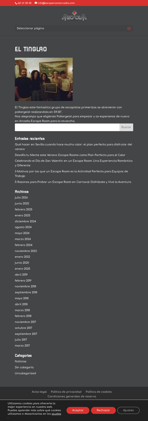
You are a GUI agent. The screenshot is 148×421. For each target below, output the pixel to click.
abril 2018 (21, 304)
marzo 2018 (22, 310)
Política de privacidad (66, 391)
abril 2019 (21, 274)
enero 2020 (22, 268)
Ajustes (128, 410)
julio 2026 (21, 197)
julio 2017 (21, 339)
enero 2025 (22, 215)
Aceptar (78, 410)
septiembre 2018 (26, 292)
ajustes (56, 414)
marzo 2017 (22, 345)
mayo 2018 (22, 298)
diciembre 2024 (25, 221)
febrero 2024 (23, 245)
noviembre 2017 (25, 322)
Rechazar (103, 410)
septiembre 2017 (26, 334)
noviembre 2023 (26, 251)
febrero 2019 (23, 280)
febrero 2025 (23, 209)
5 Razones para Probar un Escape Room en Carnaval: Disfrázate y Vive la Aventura (73, 182)
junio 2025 (22, 203)
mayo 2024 (22, 233)
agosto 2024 (23, 227)
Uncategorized (25, 373)
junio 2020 (22, 262)
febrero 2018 (23, 316)
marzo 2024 (23, 239)
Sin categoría (24, 367)
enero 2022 (22, 256)
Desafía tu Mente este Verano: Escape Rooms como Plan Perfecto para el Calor (70, 155)
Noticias (20, 361)
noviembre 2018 (25, 286)
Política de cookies (99, 391)
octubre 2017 (23, 328)
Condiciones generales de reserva (72, 396)
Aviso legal (39, 391)
